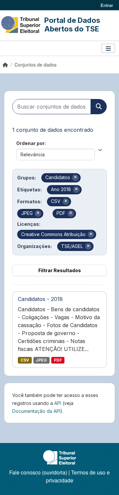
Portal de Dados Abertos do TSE (72, 24)
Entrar (106, 5)
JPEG (41, 360)
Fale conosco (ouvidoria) (38, 472)
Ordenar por (30, 143)
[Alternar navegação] (108, 48)
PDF (58, 360)
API (57, 403)
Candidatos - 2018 (40, 299)
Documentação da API (36, 411)
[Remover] (75, 177)
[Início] (5, 64)
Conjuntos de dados (36, 64)
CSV (24, 360)
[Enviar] (98, 106)
